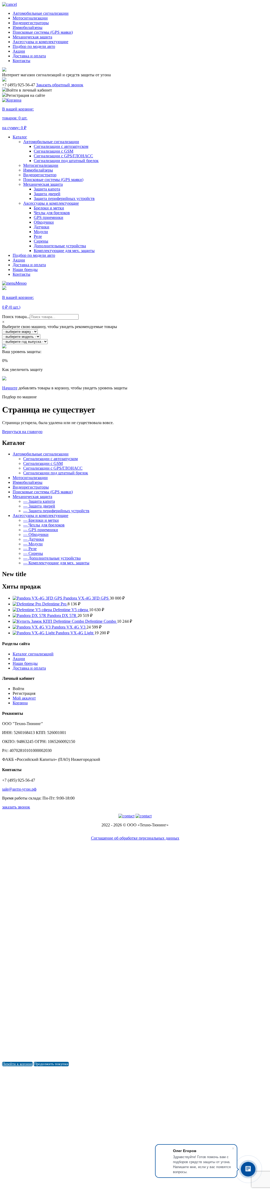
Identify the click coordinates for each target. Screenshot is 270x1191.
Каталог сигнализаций (33, 654)
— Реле (30, 548)
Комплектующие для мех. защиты (64, 250)
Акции (19, 51)
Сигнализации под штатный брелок (66, 160)
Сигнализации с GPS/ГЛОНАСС (63, 156)
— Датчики (33, 539)
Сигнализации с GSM (53, 151)
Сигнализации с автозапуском (61, 146)
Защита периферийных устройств (64, 198)
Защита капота (47, 189)
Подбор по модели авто (34, 46)
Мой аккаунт (24, 698)
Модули (41, 231)
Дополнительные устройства (60, 246)
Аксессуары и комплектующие (40, 41)
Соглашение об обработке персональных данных (135, 838)
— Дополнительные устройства (52, 558)
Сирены (41, 241)
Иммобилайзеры (27, 27)
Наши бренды (25, 269)
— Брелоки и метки (41, 520)
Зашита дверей (47, 194)
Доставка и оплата (29, 56)
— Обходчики (36, 534)
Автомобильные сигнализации (41, 13)
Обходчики (44, 222)
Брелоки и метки (49, 208)
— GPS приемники (40, 529)
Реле (38, 236)
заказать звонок (16, 807)
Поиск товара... (16, 316)
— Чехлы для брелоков (44, 525)
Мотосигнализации (30, 18)
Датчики (41, 227)
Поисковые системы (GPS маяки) (43, 32)
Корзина (20, 703)
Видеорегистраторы (31, 23)
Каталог (20, 137)
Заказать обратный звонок (59, 85)
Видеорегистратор (39, 175)
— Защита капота (39, 501)
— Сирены (33, 553)
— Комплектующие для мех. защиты (56, 563)
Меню (21, 283)
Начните (9, 388)
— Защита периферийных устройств (56, 511)
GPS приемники (48, 217)
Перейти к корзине (17, 1064)
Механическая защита (32, 37)
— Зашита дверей (39, 506)
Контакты (21, 60)
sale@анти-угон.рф (19, 789)
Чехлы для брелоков (52, 212)
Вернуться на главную (22, 431)
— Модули (33, 544)
